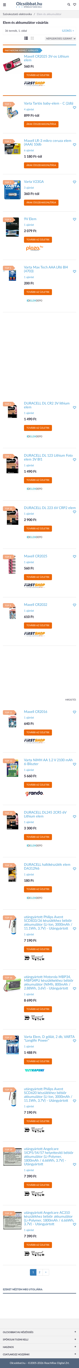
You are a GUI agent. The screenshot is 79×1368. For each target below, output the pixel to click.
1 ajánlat (29, 225)
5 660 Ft (30, 776)
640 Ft (29, 724)
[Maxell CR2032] (12, 612)
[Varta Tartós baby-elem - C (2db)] (12, 111)
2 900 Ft (30, 520)
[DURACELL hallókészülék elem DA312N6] (12, 872)
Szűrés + (68, 31)
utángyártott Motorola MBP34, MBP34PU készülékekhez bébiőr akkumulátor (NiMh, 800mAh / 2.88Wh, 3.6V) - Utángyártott (48, 982)
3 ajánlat (29, 187)
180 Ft (29, 881)
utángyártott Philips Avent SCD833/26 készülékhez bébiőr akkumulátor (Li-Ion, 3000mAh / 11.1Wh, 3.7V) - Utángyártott (48, 922)
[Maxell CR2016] (12, 719)
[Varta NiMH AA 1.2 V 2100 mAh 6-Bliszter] (12, 768)
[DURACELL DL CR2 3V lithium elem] (12, 411)
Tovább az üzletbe (37, 75)
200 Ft (29, 283)
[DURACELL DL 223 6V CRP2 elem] (12, 515)
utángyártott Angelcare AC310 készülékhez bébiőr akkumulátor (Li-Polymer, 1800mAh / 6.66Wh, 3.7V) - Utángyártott (49, 1218)
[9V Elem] (12, 227)
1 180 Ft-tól (33, 156)
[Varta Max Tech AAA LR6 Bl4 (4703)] (12, 275)
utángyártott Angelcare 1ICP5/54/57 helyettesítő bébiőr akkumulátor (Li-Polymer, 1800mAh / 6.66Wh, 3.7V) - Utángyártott (48, 1156)
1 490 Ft (30, 419)
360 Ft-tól (31, 194)
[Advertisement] (39, 355)
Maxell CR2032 (35, 605)
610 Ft (29, 617)
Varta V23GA (34, 182)
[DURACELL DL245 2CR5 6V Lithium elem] (12, 820)
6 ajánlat (29, 150)
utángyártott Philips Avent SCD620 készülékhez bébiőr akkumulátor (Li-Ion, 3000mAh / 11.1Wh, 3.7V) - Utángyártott (48, 1094)
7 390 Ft (30, 1176)
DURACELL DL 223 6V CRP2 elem (50, 508)
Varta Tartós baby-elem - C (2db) (48, 103)
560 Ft (29, 66)
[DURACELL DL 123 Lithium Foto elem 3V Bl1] (12, 463)
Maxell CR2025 (35, 556)
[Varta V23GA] (12, 189)
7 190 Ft (30, 940)
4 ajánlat (29, 109)
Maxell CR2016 (35, 712)
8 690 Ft (30, 1000)
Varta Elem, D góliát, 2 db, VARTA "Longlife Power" (49, 1039)
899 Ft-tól (31, 115)
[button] (73, 4)
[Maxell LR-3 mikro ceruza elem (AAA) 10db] (12, 148)
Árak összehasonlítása (41, 124)
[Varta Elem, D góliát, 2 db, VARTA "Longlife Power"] (12, 1044)
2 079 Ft (30, 231)
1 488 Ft (30, 1053)
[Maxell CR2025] (12, 564)
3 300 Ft (30, 828)
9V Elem (30, 219)
